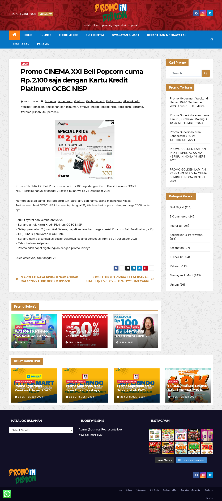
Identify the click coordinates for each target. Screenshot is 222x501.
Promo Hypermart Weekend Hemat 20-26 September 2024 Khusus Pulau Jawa (189, 102)
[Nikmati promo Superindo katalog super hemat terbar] (168, 435)
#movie (84, 106)
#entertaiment (95, 101)
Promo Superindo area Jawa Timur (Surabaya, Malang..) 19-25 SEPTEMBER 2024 (189, 119)
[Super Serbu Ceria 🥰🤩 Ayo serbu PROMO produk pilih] (181, 435)
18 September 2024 (184, 396)
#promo (138, 106)
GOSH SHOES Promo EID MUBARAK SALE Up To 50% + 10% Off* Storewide (117, 279)
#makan (38, 106)
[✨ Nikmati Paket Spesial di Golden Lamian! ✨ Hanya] (181, 448)
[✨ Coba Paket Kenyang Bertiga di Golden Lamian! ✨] (207, 448)
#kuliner (26, 106)
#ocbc (95, 106)
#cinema (50, 101)
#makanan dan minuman (62, 106)
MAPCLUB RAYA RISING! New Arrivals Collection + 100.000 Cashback (50, 279)
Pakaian (43, 44)
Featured (176, 225)
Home (28, 35)
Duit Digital (95, 35)
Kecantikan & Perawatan (167, 35)
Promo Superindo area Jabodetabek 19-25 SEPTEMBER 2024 (185, 135)
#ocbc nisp (108, 106)
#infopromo (114, 101)
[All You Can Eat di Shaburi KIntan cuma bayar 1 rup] (194, 435)
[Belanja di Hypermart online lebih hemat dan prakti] (155, 435)
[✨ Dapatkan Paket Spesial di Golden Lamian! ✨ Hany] (194, 448)
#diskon (79, 101)
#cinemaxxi (65, 101)
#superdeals (50, 112)
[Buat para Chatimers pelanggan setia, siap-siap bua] (207, 435)
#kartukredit (131, 101)
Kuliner (46, 35)
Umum (25, 64)
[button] (212, 39)
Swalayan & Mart (126, 35)
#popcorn (124, 106)
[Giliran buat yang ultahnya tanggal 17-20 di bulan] (168, 448)
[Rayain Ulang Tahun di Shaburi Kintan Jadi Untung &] (155, 448)
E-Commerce (68, 35)
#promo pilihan (31, 112)
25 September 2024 (30, 396)
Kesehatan (20, 44)
